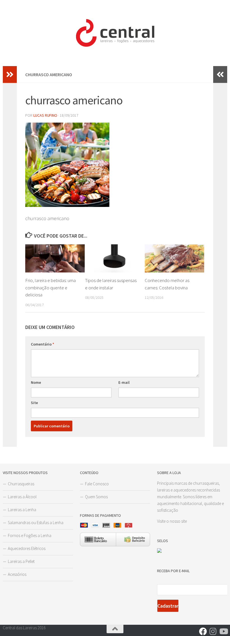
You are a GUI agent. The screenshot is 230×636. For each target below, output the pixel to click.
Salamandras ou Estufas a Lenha (35, 522)
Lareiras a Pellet (21, 561)
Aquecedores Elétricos (26, 548)
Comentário (42, 344)
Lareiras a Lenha (22, 509)
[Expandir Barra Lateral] (10, 74)
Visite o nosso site (172, 521)
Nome (36, 382)
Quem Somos (96, 496)
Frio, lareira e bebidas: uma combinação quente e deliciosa (50, 287)
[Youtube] (223, 631)
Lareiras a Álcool (22, 496)
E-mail (124, 382)
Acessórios (17, 574)
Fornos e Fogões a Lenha (29, 535)
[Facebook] (203, 631)
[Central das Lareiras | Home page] (115, 33)
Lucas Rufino (45, 115)
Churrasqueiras (21, 483)
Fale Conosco (97, 483)
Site (34, 402)
